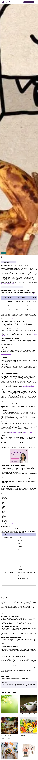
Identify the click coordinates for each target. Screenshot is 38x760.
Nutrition (8, 259)
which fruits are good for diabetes (7, 283)
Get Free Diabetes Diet (29, 2)
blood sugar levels (30, 293)
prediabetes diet (10, 523)
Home (2, 259)
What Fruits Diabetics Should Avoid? (18, 259)
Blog (5, 259)
